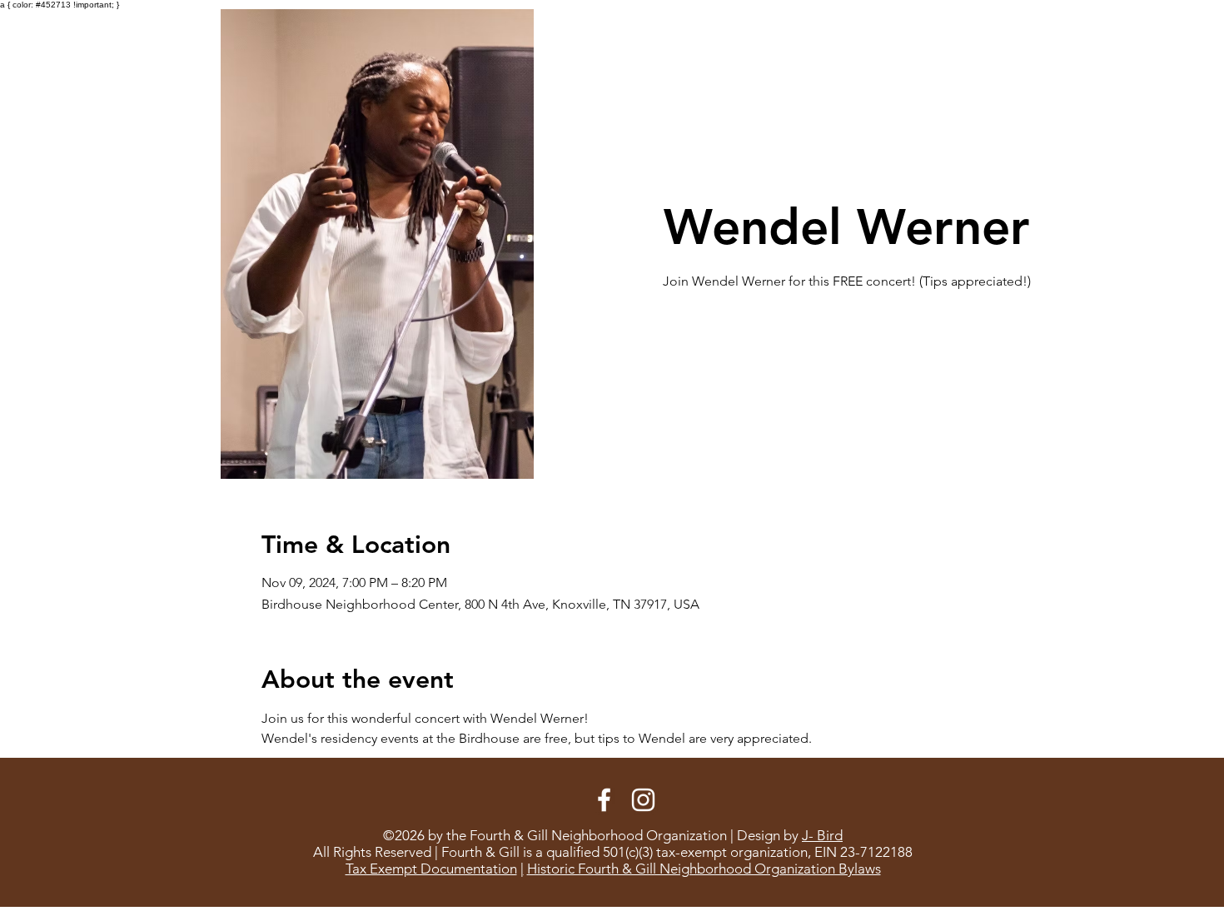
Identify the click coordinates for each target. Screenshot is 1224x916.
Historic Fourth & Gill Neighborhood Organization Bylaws (704, 868)
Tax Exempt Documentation (431, 868)
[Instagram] (643, 799)
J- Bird (822, 835)
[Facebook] (604, 799)
